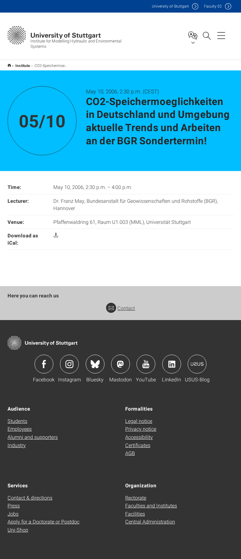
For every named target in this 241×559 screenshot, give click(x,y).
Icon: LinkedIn (171, 364)
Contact (126, 308)
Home (9, 65)
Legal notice (138, 421)
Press (14, 505)
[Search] (206, 35)
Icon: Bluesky (95, 364)
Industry (17, 445)
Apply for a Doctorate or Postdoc (43, 521)
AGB (130, 453)
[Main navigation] (221, 35)
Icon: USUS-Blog (197, 364)
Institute (22, 65)
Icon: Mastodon (120, 364)
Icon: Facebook (44, 364)
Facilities (135, 513)
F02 (213, 6)
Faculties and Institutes (151, 505)
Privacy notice (140, 428)
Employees (20, 428)
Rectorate (135, 497)
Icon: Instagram (69, 364)
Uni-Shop (18, 529)
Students (17, 421)
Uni (170, 6)
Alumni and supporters (33, 437)
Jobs (13, 513)
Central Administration (150, 521)
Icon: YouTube (146, 364)
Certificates (137, 445)
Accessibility (139, 437)
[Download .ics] (55, 235)
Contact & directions (30, 497)
